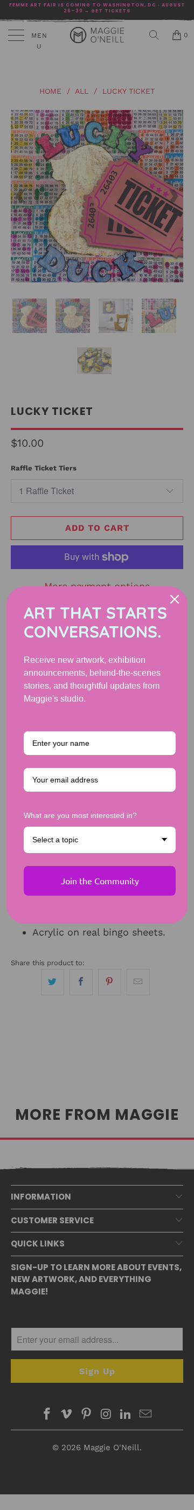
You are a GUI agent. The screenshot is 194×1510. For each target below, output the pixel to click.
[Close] (175, 599)
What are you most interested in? (80, 815)
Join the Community (100, 880)
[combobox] (100, 840)
